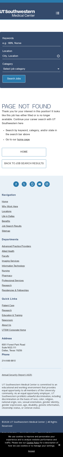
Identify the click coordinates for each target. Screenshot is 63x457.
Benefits (6, 221)
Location (7, 51)
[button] (57, 13)
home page (23, 139)
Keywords (8, 38)
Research (7, 285)
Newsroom (11, 320)
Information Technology (13, 266)
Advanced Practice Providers (16, 246)
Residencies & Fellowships (15, 290)
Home (5, 201)
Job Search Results (12, 226)
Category (7, 64)
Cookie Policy (33, 442)
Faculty (5, 256)
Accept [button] (31, 451)
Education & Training (16, 316)
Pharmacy (7, 276)
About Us (10, 325)
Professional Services (13, 280)
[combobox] (31, 43)
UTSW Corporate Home (18, 330)
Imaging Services (10, 261)
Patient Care (12, 306)
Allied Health (8, 251)
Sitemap (6, 231)
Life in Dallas (8, 216)
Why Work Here (10, 206)
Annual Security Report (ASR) (17, 374)
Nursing (6, 271)
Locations (6, 211)
